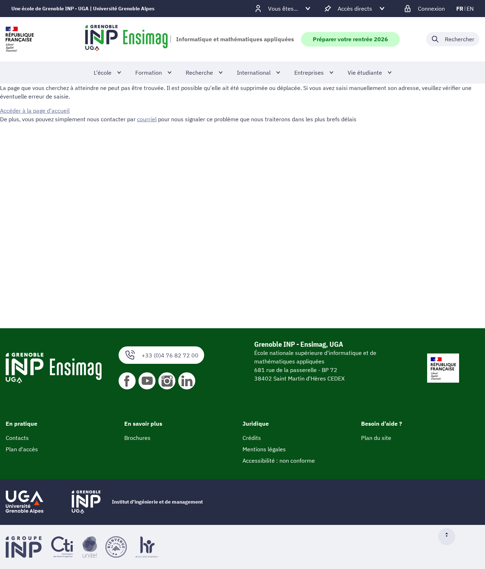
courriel (147, 119)
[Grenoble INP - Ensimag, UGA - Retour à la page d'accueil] (126, 39)
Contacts (17, 437)
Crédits (252, 437)
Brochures (137, 437)
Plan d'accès (22, 449)
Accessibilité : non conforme (279, 460)
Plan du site (376, 437)
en (470, 8)
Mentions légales (264, 449)
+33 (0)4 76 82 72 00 (170, 355)
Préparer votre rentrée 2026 (350, 39)
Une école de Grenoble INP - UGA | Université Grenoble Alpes (82, 8)
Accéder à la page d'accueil (35, 110)
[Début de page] (449, 536)
